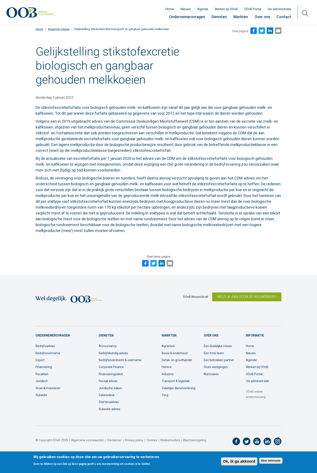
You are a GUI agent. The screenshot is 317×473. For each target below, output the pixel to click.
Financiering (44, 367)
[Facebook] (253, 30)
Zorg (165, 395)
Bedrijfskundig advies (113, 353)
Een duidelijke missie (218, 346)
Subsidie (41, 395)
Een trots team (214, 353)
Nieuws (185, 9)
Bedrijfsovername (48, 353)
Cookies (151, 440)
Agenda (202, 9)
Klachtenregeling (194, 440)
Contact (284, 16)
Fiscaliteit (42, 374)
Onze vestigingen (216, 367)
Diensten (219, 16)
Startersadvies (109, 402)
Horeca (166, 367)
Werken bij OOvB (226, 9)
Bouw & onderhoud (175, 353)
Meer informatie (271, 460)
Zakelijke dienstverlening (178, 388)
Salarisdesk (107, 395)
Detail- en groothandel (177, 360)
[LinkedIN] (270, 30)
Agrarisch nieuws (58, 29)
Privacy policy (134, 440)
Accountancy (108, 346)
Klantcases (211, 374)
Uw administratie (279, 9)
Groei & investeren (48, 388)
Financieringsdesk (111, 374)
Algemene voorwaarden (87, 440)
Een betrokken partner (219, 360)
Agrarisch (168, 346)
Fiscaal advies (108, 381)
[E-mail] (278, 30)
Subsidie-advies (109, 409)
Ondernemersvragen (187, 16)
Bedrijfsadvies (45, 346)
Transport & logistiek (176, 381)
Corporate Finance (111, 367)
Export (40, 360)
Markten (240, 16)
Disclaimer (114, 440)
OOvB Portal (252, 9)
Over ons (262, 16)
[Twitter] (262, 30)
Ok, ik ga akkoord (239, 461)
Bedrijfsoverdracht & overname (120, 360)
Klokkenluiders (170, 440)
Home (169, 9)
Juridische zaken (110, 388)
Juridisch (42, 381)
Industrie (168, 374)
